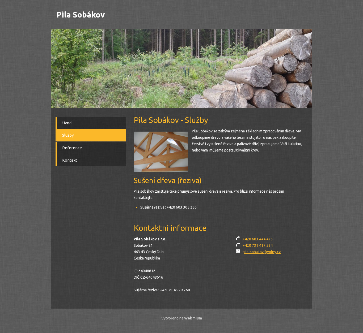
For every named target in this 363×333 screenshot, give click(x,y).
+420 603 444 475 (258, 239)
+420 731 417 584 (258, 245)
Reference (72, 147)
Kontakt (69, 160)
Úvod (66, 122)
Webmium (193, 318)
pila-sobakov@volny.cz (262, 252)
